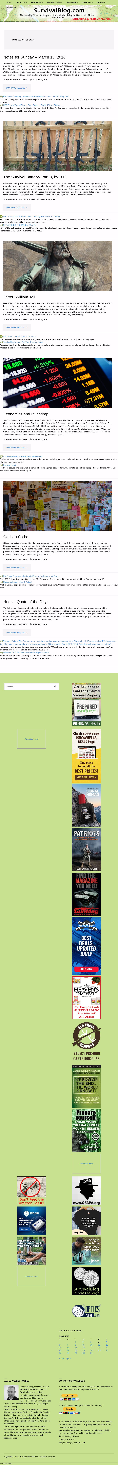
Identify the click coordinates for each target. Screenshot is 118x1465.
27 (60, 1353)
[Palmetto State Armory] (86, 946)
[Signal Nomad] (86, 805)
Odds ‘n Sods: (15, 537)
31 (91, 1353)
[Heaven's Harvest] (86, 997)
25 (99, 1350)
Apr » (68, 1358)
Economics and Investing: (25, 414)
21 (68, 1350)
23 (84, 1350)
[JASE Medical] (86, 1251)
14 (68, 1348)
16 (84, 1348)
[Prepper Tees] (86, 1221)
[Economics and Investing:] (57, 383)
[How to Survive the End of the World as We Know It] (86, 1086)
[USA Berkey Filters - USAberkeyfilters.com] (31, 1251)
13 (60, 1348)
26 (107, 1350)
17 (91, 1348)
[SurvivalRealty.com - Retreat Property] (86, 704)
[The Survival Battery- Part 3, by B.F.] (57, 146)
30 (84, 1353)
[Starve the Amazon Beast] (31, 1190)
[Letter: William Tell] (57, 266)
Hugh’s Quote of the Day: (25, 602)
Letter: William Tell (19, 297)
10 (91, 1345)
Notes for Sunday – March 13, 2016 (34, 57)
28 (68, 1353)
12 (107, 1345)
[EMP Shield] (31, 1221)
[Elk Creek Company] (86, 1042)
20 (60, 1350)
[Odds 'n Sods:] (57, 506)
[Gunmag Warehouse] (86, 894)
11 (99, 1345)
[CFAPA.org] (86, 1190)
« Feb (61, 1358)
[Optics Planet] (86, 1311)
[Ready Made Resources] (86, 1130)
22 (76, 1350)
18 (99, 1348)
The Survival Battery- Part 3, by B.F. (34, 177)
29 (76, 1353)
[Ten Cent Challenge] (86, 1281)
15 (76, 1348)
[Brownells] (86, 756)
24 (91, 1350)
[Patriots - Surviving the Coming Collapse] (86, 849)
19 (107, 1348)
